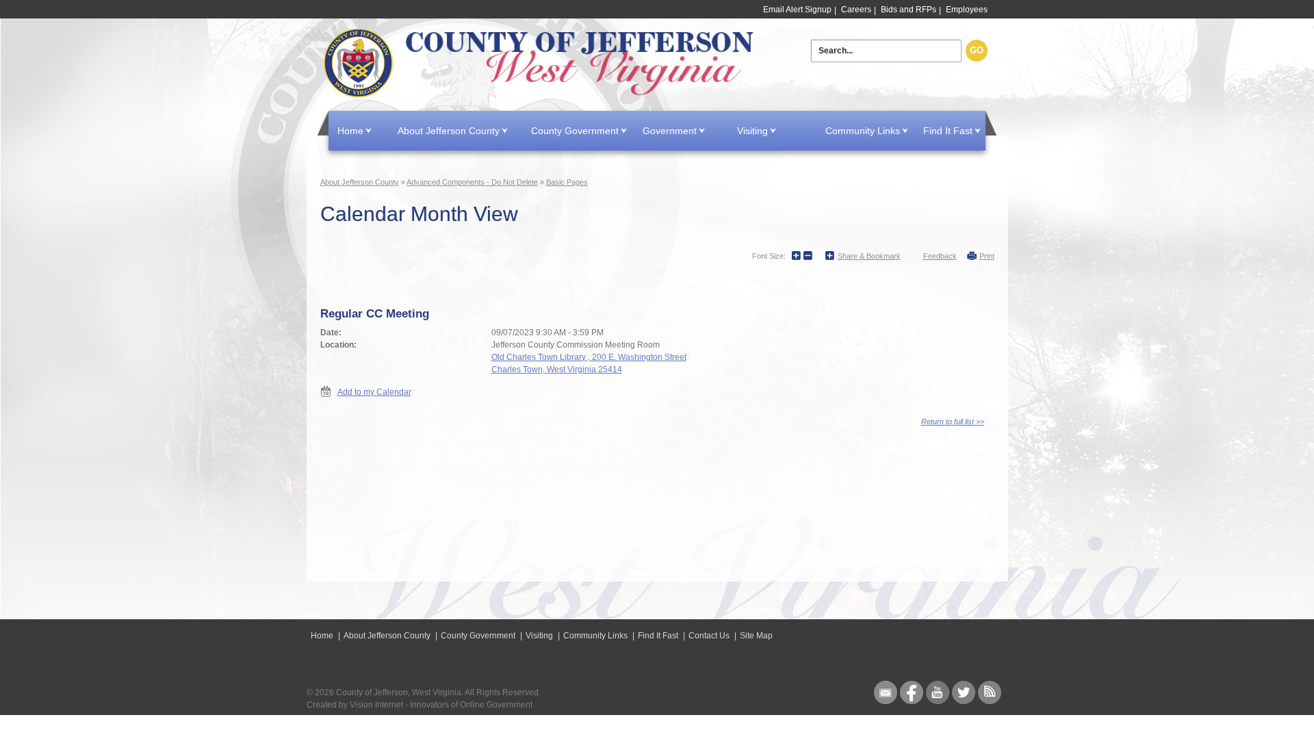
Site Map (756, 635)
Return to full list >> (952, 421)
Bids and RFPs (908, 9)
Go (976, 50)
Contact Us (709, 635)
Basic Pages (567, 182)
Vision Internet (376, 705)
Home (541, 63)
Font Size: (769, 256)
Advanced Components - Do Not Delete (472, 182)
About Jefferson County (449, 130)
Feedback (940, 256)
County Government (575, 130)
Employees (967, 9)
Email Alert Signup (797, 9)
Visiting (752, 130)
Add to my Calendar (374, 392)
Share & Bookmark (869, 256)
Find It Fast (947, 130)
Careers (856, 9)
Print (986, 256)
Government (670, 130)
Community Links (862, 130)
